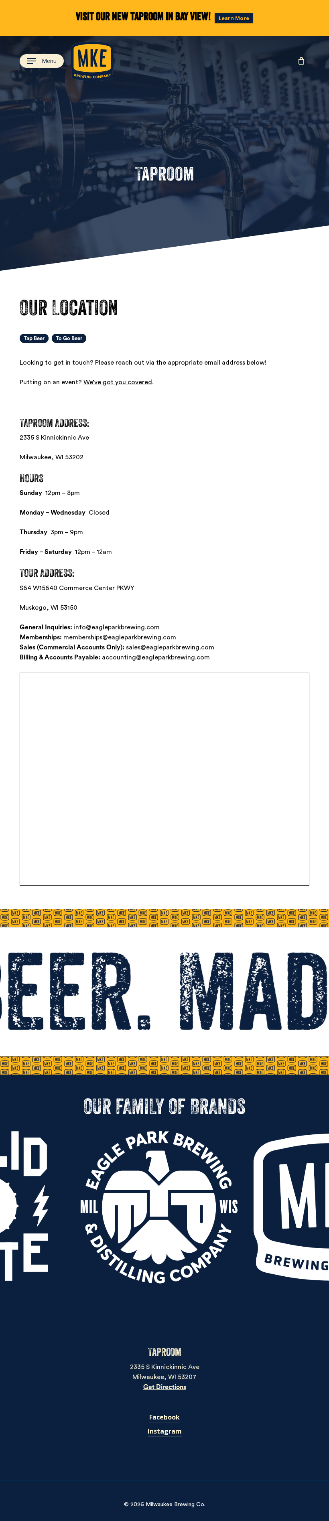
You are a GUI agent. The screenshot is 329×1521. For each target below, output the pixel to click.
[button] (42, 61)
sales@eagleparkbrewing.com (170, 647)
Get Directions (164, 1387)
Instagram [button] (165, 1431)
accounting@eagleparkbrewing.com (156, 657)
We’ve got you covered (117, 382)
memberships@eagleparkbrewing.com (119, 637)
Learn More (234, 18)
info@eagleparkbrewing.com (117, 627)
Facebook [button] (164, 1417)
